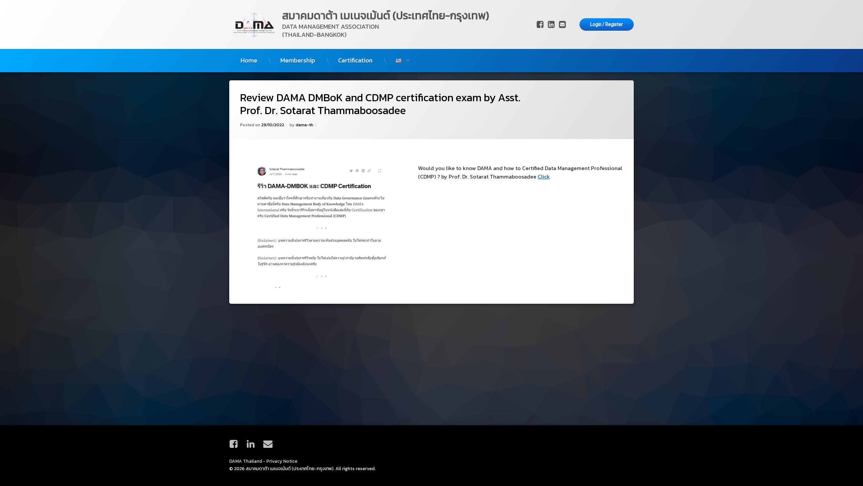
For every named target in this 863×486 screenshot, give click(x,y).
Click (544, 176)
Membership (297, 60)
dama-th (304, 125)
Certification (355, 60)
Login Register (606, 24)
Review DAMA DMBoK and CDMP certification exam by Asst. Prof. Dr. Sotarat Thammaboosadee (380, 104)
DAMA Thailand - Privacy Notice (263, 461)
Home (249, 60)
